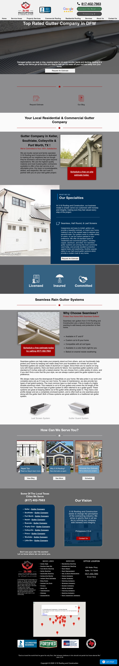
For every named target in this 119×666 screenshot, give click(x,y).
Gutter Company (38, 509)
